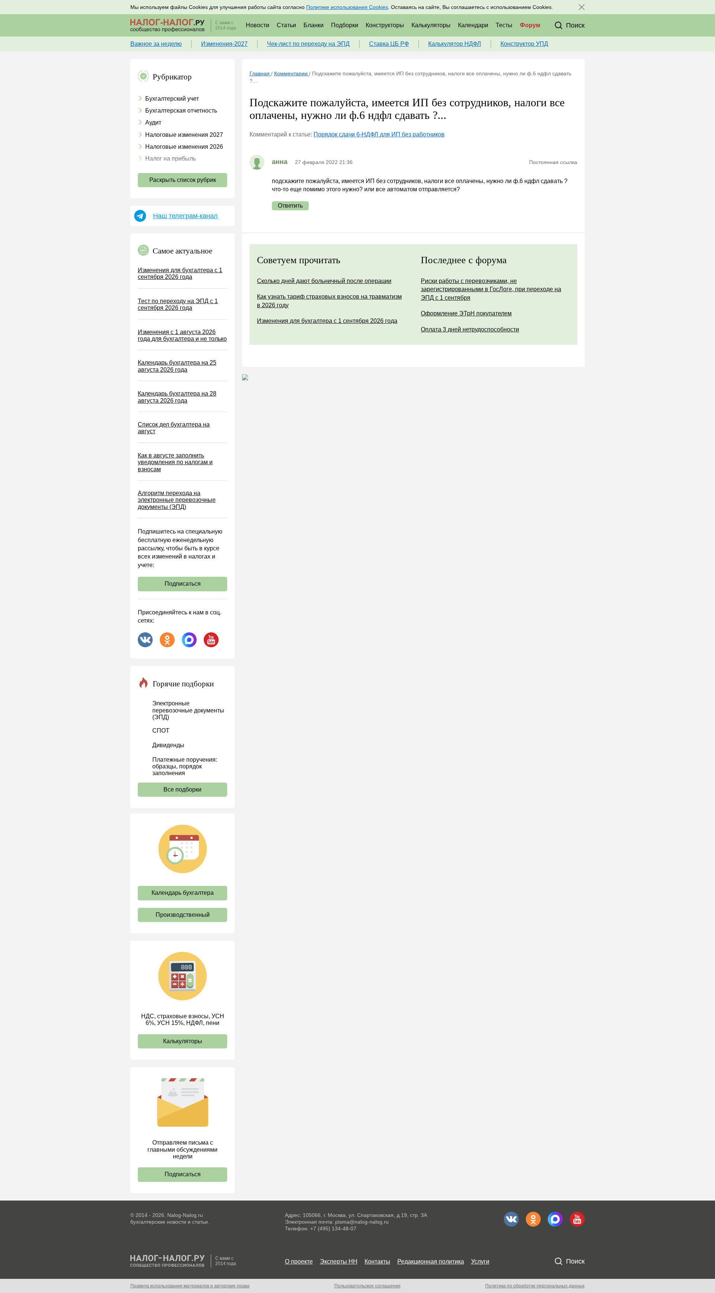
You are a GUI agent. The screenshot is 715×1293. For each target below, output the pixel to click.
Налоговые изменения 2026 (184, 147)
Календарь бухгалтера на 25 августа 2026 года (177, 365)
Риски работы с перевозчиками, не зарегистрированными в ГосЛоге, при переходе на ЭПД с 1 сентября (491, 289)
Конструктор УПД (524, 44)
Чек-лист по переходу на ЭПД (308, 44)
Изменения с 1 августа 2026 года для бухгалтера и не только (182, 335)
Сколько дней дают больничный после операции (324, 281)
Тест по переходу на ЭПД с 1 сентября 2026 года (178, 304)
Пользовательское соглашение (367, 1286)
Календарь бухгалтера (183, 893)
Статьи (286, 25)
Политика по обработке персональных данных (535, 1286)
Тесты (504, 25)
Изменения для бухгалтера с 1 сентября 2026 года (180, 273)
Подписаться (183, 584)
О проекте (299, 1261)
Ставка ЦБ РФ (389, 44)
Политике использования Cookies (347, 7)
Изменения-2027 (224, 44)
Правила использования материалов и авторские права (190, 1286)
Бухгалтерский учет (172, 98)
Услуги (480, 1261)
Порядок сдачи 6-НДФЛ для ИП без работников (379, 134)
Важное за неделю (156, 44)
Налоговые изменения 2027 (184, 135)
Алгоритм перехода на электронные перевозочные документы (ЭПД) (177, 500)
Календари (473, 25)
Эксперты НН (339, 1261)
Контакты (377, 1261)
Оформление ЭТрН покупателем (466, 313)
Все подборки (182, 789)
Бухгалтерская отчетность (181, 110)
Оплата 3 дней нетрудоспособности (470, 329)
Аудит (153, 122)
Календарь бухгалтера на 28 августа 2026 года (177, 396)
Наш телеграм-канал (185, 216)
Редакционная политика (430, 1261)
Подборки (344, 25)
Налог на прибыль (170, 158)
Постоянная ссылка (553, 162)
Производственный (183, 915)
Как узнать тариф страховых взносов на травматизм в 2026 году (329, 300)
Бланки (314, 25)
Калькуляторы (431, 25)
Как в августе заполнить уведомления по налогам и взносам (175, 462)
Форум (530, 25)
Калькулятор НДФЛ (454, 44)
